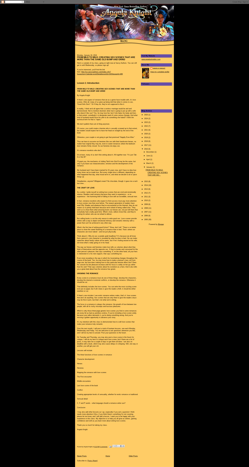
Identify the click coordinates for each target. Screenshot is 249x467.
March (148, 163)
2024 (146, 118)
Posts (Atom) (93, 461)
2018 (146, 141)
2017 (146, 145)
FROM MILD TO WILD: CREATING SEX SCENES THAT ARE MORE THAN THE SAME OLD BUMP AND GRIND (106, 58)
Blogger (161, 224)
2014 (146, 185)
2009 (146, 204)
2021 (146, 130)
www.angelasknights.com (150, 59)
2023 (146, 122)
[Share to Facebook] (121, 446)
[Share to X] (118, 446)
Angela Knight (159, 68)
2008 (146, 208)
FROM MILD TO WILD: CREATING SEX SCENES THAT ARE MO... (157, 172)
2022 (146, 126)
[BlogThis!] (116, 446)
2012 (146, 193)
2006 (146, 216)
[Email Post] (110, 446)
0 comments (104, 446)
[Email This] (113, 446)
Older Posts (133, 456)
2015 (146, 181)
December (150, 152)
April (148, 159)
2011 (146, 197)
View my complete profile (159, 72)
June (148, 156)
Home (108, 456)
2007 (146, 212)
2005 (146, 219)
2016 (146, 149)
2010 (146, 200)
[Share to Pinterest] (123, 446)
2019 (146, 137)
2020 (146, 134)
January (149, 167)
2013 (146, 189)
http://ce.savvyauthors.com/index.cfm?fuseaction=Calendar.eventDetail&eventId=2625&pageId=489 (100, 73)
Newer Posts (82, 456)
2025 (146, 115)
